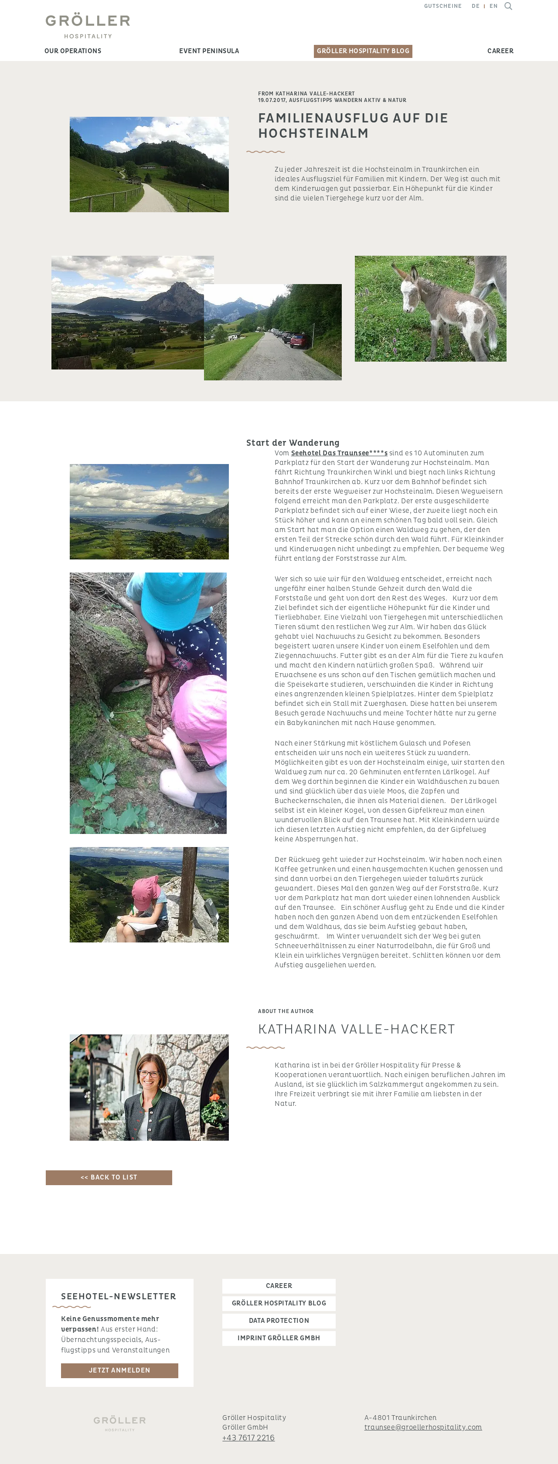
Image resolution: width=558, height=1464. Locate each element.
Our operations (72, 51)
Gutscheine (443, 6)
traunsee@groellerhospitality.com (423, 1427)
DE (476, 6)
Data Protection (279, 1321)
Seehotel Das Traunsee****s (339, 453)
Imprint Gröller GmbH (279, 1338)
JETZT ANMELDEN (119, 1370)
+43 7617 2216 (248, 1438)
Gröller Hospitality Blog (363, 51)
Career (500, 51)
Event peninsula (209, 51)
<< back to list (109, 1177)
